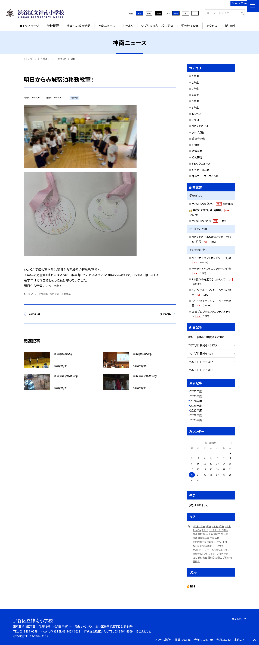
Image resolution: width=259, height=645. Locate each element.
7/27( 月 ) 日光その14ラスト (204, 345)
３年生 (195, 88)
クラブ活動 (198, 132)
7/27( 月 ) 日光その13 (200, 353)
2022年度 (196, 410)
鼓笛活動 (197, 151)
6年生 (228, 526)
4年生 (215, 526)
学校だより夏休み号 (212, 203)
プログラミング (211, 553)
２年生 (195, 82)
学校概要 (53, 25)
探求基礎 (207, 546)
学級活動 (43, 293)
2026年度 (196, 391)
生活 (210, 534)
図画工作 (218, 534)
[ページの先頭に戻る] (254, 640)
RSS (192, 586)
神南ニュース (106, 25)
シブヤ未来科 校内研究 (157, 25)
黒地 (159, 13)
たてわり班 (217, 549)
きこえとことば (200, 126)
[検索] (242, 13)
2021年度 (196, 415)
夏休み (196, 561)
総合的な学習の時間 (203, 541)
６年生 (195, 107)
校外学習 (54, 293)
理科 (205, 534)
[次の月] (232, 442)
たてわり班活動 (200, 170)
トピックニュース (201, 163)
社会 (195, 534)
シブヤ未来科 (220, 541)
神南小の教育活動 (78, 25)
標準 (176, 13)
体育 (225, 534)
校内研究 (197, 157)
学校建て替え (190, 25)
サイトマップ (239, 619)
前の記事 (34, 314)
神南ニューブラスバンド (205, 176)
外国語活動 (203, 538)
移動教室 (66, 293)
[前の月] (189, 442)
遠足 (195, 557)
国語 (225, 530)
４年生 (195, 95)
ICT (201, 553)
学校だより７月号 (209, 221)
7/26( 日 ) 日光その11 (200, 370)
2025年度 (196, 396)
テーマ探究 (217, 546)
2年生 (202, 526)
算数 (200, 534)
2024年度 (196, 401)
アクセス (211, 25)
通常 (139, 13)
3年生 (208, 526)
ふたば (195, 120)
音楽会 (218, 557)
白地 (149, 13)
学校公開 (227, 557)
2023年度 (196, 405)
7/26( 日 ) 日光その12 (200, 361)
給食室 (196, 145)
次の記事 (165, 314)
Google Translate (242, 3)
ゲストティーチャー (202, 549)
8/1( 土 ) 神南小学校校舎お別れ (206, 337)
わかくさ (32, 293)
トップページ (31, 25)
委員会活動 (198, 138)
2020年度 (196, 420)
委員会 (196, 553)
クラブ (226, 549)
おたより (128, 25)
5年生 (221, 526)
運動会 (211, 557)
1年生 (196, 526)
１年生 (195, 76)
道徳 (195, 538)
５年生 (195, 101)
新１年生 (230, 25)
